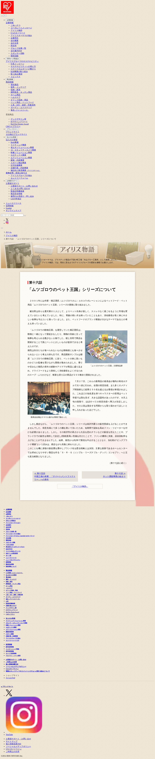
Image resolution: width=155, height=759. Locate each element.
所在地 (13, 46)
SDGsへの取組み (13, 59)
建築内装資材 (10, 631)
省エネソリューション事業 (22, 147)
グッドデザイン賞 (18, 119)
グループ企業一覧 (18, 48)
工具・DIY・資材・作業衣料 (23, 105)
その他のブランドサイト (16, 134)
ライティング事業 (18, 145)
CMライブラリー (13, 126)
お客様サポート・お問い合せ (16, 660)
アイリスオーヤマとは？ (13, 522)
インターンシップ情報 (12, 649)
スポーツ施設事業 (18, 163)
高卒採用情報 (10, 651)
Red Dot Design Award (20, 124)
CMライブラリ (10, 614)
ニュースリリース (13, 203)
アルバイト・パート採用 (13, 655)
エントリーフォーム (19, 178)
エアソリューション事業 (21, 158)
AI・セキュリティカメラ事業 (23, 150)
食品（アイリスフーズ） (13, 599)
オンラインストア (13, 210)
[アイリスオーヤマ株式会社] (7, 13)
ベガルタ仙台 (10, 544)
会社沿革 (14, 43)
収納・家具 (15, 90)
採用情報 (10, 206)
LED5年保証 (16, 199)
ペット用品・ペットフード (22, 102)
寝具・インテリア (18, 87)
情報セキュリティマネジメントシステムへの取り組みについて (28, 671)
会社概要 (14, 41)
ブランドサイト (12, 129)
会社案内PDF (16, 51)
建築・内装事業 (17, 160)
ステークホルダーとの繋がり (23, 69)
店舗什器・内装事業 (19, 168)
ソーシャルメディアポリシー (16, 666)
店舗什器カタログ (11, 605)
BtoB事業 (15, 142)
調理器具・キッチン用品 (21, 92)
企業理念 (14, 38)
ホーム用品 (15, 95)
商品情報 (10, 79)
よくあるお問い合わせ (20, 189)
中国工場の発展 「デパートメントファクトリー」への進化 (54, 476)
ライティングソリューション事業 (16, 620)
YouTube (9, 735)
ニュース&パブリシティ (13, 560)
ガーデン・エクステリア (21, 108)
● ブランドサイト (7, 686)
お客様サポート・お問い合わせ (24, 186)
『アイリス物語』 (80, 486)
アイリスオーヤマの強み (21, 35)
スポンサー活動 (17, 53)
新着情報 (8, 562)
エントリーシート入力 (12, 640)
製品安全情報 (16, 194)
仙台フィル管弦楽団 (12, 553)
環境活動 (14, 56)
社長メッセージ (17, 64)
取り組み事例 (16, 74)
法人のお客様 (11, 137)
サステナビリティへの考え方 (23, 66)
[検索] (25, 215)
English (9, 208)
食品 (20, 110)
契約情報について (11, 566)
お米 (7, 601)
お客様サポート (12, 181)
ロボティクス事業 (18, 155)
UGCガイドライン (12, 669)
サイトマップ (11, 741)
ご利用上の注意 (11, 662)
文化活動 (8, 538)
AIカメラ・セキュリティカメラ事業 (16, 623)
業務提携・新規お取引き (16, 173)
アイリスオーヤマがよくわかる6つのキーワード (20, 536)
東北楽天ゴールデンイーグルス (15, 546)
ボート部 (8, 555)
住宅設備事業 (16, 165)
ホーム (9, 232)
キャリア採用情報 (11, 653)
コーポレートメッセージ (21, 28)
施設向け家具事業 (25, 170)
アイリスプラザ (10, 678)
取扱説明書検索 (17, 191)
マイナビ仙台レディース (13, 551)
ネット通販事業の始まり (114, 475)
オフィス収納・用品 (19, 100)
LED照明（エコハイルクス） (14, 573)
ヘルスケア (15, 97)
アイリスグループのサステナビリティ (22, 61)
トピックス (15, 77)
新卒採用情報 (10, 647)
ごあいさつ (15, 25)
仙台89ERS (9, 549)
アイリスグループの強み (21, 175)
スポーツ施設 (10, 634)
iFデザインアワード (19, 122)
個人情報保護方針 (12, 664)
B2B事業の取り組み (19, 71)
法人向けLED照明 (11, 575)
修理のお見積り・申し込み (22, 196)
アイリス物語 (16, 30)
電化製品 (14, 85)
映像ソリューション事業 (21, 153)
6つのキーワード (18, 33)
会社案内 (8, 525)
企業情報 (10, 20)
